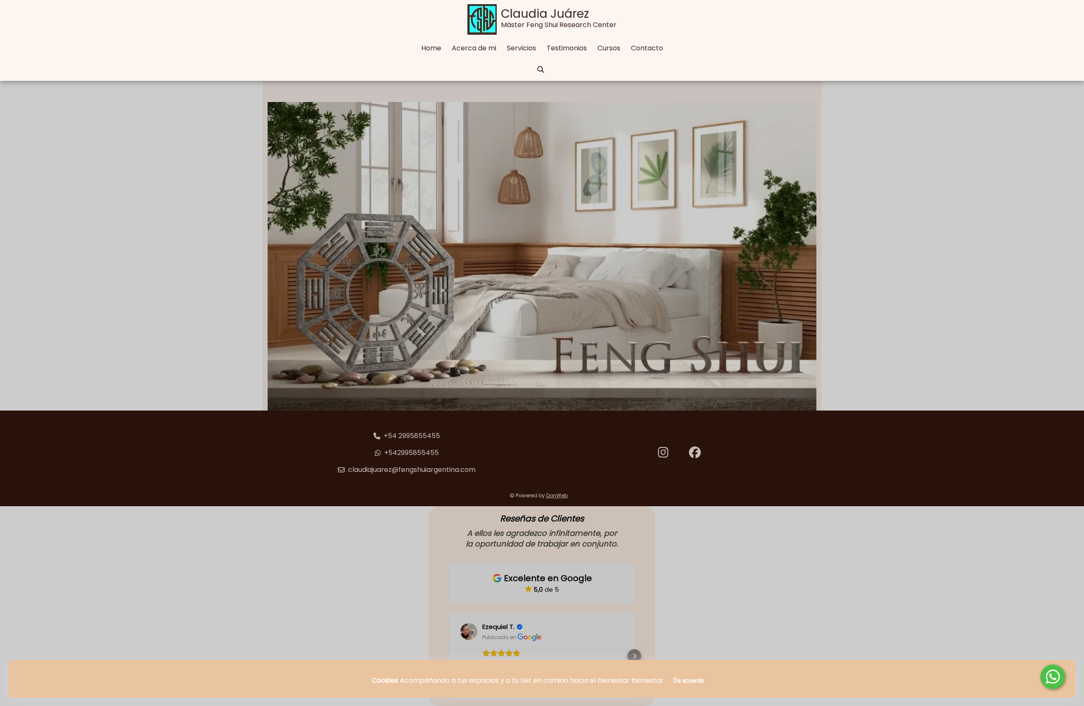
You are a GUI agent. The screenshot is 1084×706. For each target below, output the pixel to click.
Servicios (521, 48)
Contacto (647, 48)
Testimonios (567, 48)
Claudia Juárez (545, 14)
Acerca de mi (474, 48)
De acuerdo (689, 680)
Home (431, 48)
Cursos (608, 48)
